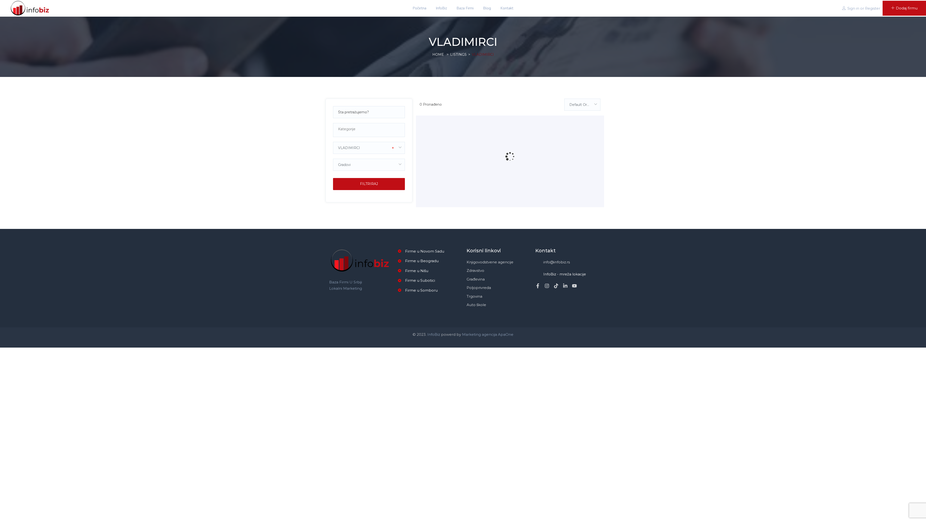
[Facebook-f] (537, 285)
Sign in (853, 8)
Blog (487, 8)
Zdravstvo (475, 270)
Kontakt (506, 8)
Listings (458, 54)
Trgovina (474, 296)
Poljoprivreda (479, 287)
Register (872, 8)
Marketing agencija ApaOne (487, 334)
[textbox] (369, 129)
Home (438, 54)
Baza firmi (465, 8)
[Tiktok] (556, 285)
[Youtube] (574, 285)
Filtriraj (369, 184)
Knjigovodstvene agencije (490, 262)
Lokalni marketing (345, 288)
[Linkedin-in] (565, 285)
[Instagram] (547, 285)
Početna (419, 8)
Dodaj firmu (907, 8)
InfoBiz (441, 8)
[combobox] (369, 130)
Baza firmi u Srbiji (345, 282)
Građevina (476, 279)
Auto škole (476, 304)
